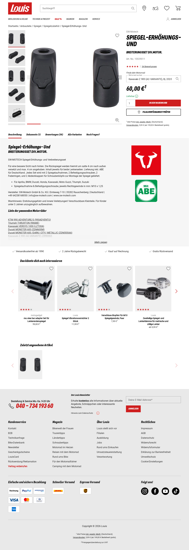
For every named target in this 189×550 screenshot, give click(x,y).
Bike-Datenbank (16, 442)
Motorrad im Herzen (62, 447)
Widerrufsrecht (148, 442)
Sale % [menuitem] (58, 19)
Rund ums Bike (60, 456)
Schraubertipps (60, 442)
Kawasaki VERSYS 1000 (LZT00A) (26, 226)
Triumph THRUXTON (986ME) (23, 223)
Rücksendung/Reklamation (22, 461)
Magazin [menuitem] (83, 19)
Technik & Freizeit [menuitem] (41, 19)
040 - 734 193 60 (34, 406)
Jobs (99, 442)
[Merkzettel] (167, 8)
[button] (133, 8)
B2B (10, 433)
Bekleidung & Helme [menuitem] (18, 19)
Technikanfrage (16, 437)
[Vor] (119, 77)
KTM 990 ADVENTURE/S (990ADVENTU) (29, 219)
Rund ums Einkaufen (107, 447)
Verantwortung (104, 456)
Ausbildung (103, 437)
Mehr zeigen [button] (100, 242)
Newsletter (13, 447)
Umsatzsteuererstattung (109, 452)
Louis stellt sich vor (107, 428)
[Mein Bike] (155, 8)
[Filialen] (144, 8)
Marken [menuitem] (70, 19)
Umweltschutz (148, 456)
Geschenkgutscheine (19, 452)
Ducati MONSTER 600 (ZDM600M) (26, 229)
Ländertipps (58, 437)
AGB (143, 433)
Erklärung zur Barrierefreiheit (156, 452)
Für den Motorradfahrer (64, 461)
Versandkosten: (132, 125)
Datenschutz (147, 437)
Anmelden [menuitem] (176, 19)
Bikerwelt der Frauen (63, 428)
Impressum (147, 428)
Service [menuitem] (96, 19)
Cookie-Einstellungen (152, 461)
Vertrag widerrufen (17, 466)
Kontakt (12, 428)
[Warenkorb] (178, 8)
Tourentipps (58, 433)
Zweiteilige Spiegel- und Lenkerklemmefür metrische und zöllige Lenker (153, 321)
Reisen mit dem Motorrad (65, 452)
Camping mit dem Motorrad (66, 466)
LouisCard (13, 456)
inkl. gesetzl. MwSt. (143, 122)
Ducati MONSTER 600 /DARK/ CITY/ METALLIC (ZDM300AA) (40, 232)
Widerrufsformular (150, 447)
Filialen (100, 433)
